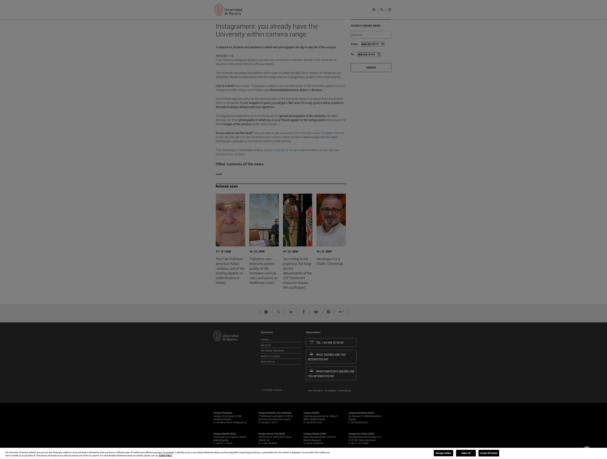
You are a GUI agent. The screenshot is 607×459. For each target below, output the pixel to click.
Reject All (465, 453)
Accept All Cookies (488, 453)
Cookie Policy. (165, 455)
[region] (303, 453)
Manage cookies (443, 453)
